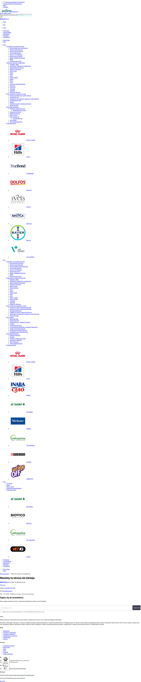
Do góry (2, 681)
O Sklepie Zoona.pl (9, 646)
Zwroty (5, 639)
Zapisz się (136, 607)
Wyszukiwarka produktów (8, 15)
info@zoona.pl (7, 591)
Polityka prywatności (9, 632)
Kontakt (5, 7)
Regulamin (6, 631)
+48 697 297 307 (10, 588)
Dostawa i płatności (9, 634)
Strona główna (4, 574)
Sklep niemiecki (8, 654)
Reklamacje (6, 637)
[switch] (5, 668)
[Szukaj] (1, 17)
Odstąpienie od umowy (10, 636)
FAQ (4, 650)
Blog (4, 5)
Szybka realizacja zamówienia (12, 4)
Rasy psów (6, 647)
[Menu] (8, 657)
